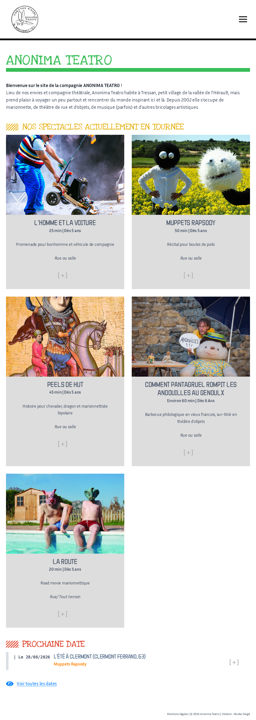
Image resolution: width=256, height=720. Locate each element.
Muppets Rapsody (70, 663)
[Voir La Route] (65, 551)
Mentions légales (177, 714)
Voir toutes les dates (37, 683)
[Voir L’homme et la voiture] (65, 212)
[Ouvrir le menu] (243, 19)
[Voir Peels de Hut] (65, 381)
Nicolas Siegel (241, 714)
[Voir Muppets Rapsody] (191, 212)
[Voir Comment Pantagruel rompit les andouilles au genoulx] (191, 381)
